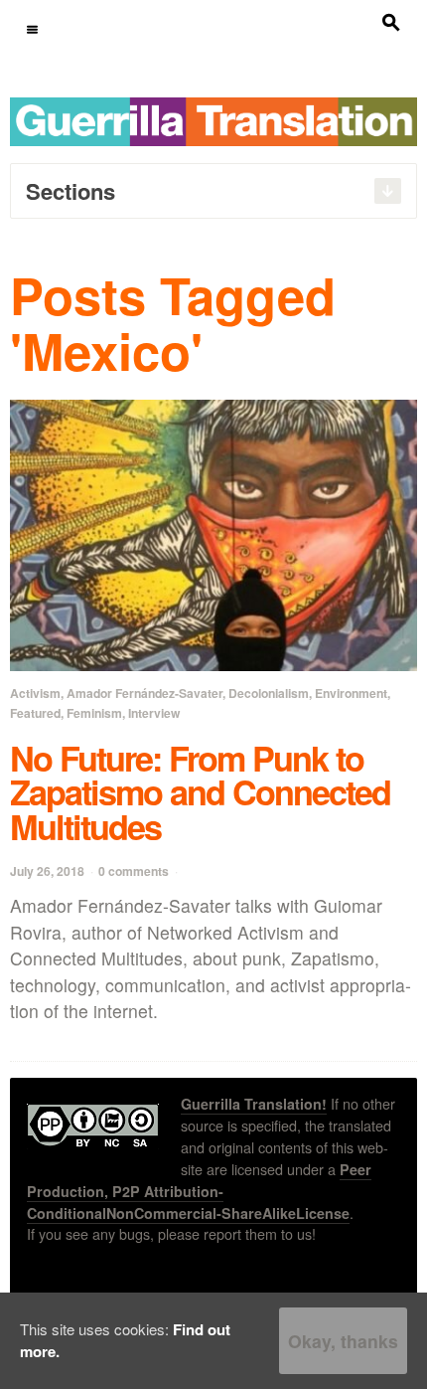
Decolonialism (268, 693)
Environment (351, 693)
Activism (35, 693)
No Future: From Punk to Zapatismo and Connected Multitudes (200, 792)
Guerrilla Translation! (254, 1104)
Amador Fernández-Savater (144, 693)
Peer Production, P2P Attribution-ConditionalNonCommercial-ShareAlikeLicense (199, 1191)
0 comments (133, 871)
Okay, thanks (343, 1340)
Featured (35, 713)
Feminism (94, 713)
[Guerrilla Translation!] (213, 120)
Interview (154, 713)
